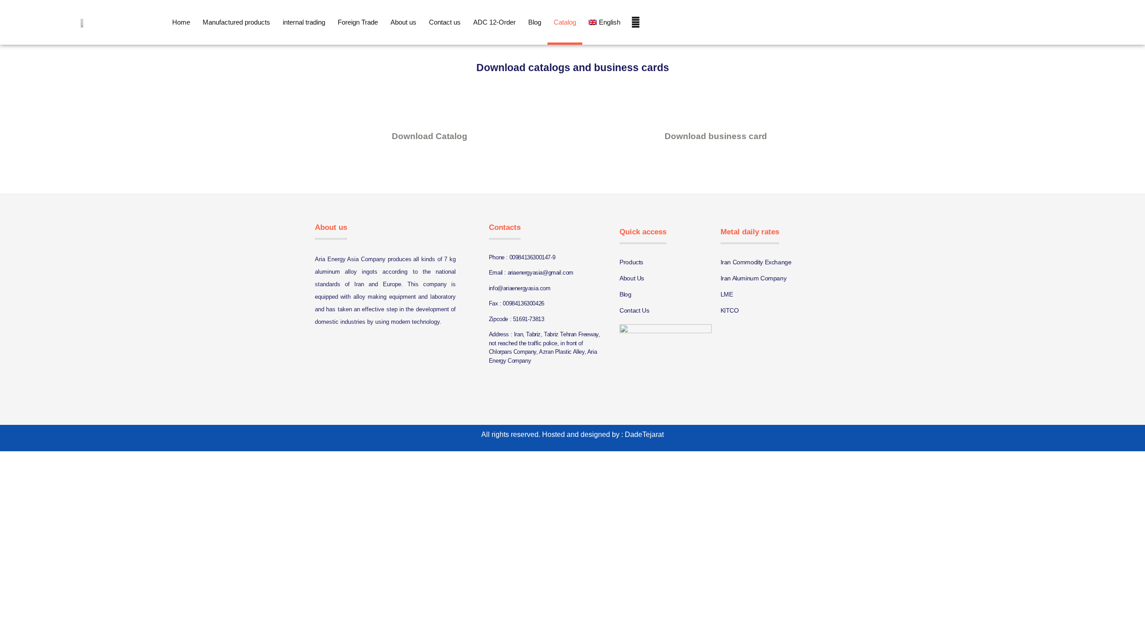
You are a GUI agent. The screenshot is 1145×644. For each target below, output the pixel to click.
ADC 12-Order (494, 22)
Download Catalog (429, 136)
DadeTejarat (644, 434)
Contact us (445, 22)
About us (403, 22)
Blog (534, 22)
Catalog (565, 22)
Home (181, 22)
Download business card (716, 136)
